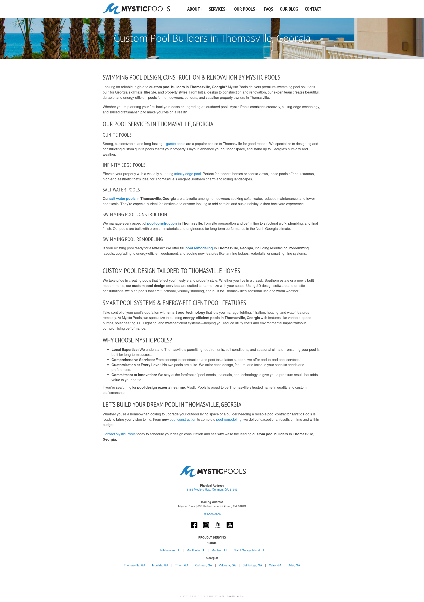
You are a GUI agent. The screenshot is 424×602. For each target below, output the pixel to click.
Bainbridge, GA (252, 565)
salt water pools (122, 198)
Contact (313, 9)
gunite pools (175, 143)
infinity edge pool (187, 173)
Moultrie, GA (160, 565)
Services (217, 9)
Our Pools (244, 9)
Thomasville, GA (134, 565)
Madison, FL (219, 550)
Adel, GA (294, 565)
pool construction (162, 223)
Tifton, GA (181, 565)
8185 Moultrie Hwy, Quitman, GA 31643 (212, 489)
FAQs (268, 9)
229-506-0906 (212, 514)
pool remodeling (199, 247)
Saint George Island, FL (249, 550)
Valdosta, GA (227, 565)
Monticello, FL (196, 550)
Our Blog (289, 9)
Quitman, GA (203, 565)
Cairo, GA (275, 565)
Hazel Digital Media (231, 596)
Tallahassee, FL (169, 550)
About (193, 9)
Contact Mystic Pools (119, 433)
